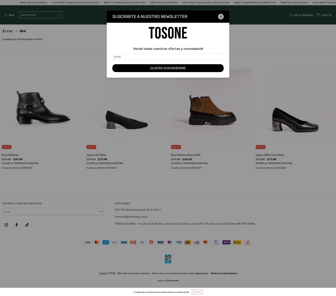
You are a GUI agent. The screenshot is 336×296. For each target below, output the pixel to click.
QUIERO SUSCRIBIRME (168, 68)
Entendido (197, 292)
